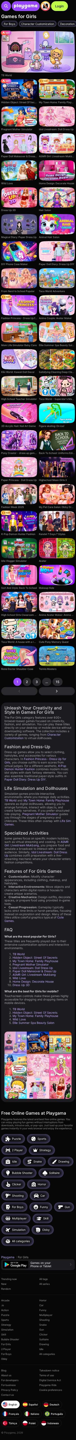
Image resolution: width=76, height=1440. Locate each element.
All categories (47, 1354)
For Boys (6, 1354)
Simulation (7, 1329)
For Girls (6, 1344)
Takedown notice (49, 1370)
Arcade (5, 1300)
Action (5, 1310)
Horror (43, 1300)
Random (6, 1288)
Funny (43, 1310)
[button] (38, 1264)
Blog (3, 1370)
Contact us (7, 1394)
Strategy (6, 1324)
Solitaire (44, 1339)
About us (6, 1375)
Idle (41, 1349)
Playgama (8, 1257)
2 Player (6, 1349)
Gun (41, 1329)
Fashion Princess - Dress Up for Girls (35, 760)
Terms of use (46, 1375)
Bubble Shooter (10, 1339)
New (3, 1283)
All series (44, 1283)
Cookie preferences (50, 1389)
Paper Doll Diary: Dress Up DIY (25, 779)
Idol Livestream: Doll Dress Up (35, 853)
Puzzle (5, 1315)
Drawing (44, 1344)
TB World (10, 800)
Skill (3, 1334)
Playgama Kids (48, 1385)
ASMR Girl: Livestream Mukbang (36, 843)
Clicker (43, 1334)
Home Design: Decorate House (33, 981)
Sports (5, 1319)
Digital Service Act (50, 1380)
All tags (43, 1279)
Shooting (44, 1319)
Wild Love (19, 978)
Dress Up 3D (21, 985)
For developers (9, 1380)
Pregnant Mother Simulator (40, 814)
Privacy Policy (9, 1389)
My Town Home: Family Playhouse (46, 800)
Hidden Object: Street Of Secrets (35, 957)
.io (2, 1305)
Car (41, 1305)
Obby (4, 1358)
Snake (43, 1324)
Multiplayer (45, 1315)
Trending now (9, 1279)
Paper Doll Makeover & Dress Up (35, 971)
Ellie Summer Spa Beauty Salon (33, 1022)
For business (8, 1385)
